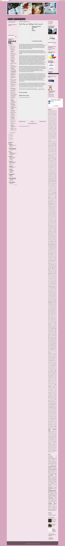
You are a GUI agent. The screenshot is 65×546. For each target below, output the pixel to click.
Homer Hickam (55, 206)
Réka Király (53, 383)
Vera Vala (52, 440)
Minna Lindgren (54, 338)
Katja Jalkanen (55, 263)
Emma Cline (52, 176)
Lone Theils (49, 294)
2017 (10, 45)
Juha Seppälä (51, 240)
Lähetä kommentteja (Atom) (25, 126)
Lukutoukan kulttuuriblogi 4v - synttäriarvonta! (51, 538)
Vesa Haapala (52, 441)
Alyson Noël (54, 118)
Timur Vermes (54, 424)
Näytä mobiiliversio (32, 123)
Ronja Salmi (53, 380)
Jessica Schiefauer (50, 226)
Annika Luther (51, 133)
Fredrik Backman (53, 185)
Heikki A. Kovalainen (51, 198)
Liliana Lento (54, 291)
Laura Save (52, 284)
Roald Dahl (51, 378)
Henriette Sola (54, 203)
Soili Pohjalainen (54, 403)
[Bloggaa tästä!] (40, 88)
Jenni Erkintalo (55, 221)
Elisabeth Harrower (51, 175)
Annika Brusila (50, 132)
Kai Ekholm (50, 251)
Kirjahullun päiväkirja (12, 178)
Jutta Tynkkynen (54, 249)
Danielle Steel (52, 164)
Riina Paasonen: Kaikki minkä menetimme (12, 117)
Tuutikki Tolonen (51, 435)
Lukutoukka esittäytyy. (19, 19)
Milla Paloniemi (54, 337)
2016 (10, 134)
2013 (10, 138)
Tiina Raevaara (50, 423)
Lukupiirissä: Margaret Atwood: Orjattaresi (13, 126)
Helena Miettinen (50, 200)
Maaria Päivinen (50, 295)
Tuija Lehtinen (52, 429)
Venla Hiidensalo (51, 439)
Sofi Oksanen (49, 403)
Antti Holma (50, 137)
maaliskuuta (12, 46)
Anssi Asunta (52, 134)
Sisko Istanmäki (54, 402)
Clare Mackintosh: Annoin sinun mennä (13, 98)
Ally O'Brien (49, 118)
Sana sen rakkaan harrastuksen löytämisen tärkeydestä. (52, 535)
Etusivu (10, 19)
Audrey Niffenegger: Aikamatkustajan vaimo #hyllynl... (13, 71)
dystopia (49, 471)
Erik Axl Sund (51, 181)
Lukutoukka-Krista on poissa (54, 525)
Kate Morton (51, 260)
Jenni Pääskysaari (51, 222)
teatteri (49, 505)
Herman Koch (55, 204)
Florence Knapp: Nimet (12, 149)
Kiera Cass (53, 271)
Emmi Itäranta (51, 178)
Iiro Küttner (49, 208)
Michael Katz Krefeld (51, 327)
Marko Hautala (51, 313)
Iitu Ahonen (54, 208)
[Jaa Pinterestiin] (42, 88)
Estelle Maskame (54, 183)
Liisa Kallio (50, 291)
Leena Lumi (11, 161)
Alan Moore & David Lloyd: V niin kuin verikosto (12, 158)
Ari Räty (53, 142)
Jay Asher (53, 218)
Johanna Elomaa (51, 229)
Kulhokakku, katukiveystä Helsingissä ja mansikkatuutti (12, 153)
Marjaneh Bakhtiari (53, 309)
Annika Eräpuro (55, 132)
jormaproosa (50, 480)
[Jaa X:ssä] (41, 88)
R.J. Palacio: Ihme (12, 119)
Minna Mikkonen (51, 339)
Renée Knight (49, 374)
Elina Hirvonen (54, 172)
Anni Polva (53, 131)
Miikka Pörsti (51, 329)
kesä (52, 481)
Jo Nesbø (50, 227)
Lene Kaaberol (51, 289)
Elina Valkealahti (54, 174)
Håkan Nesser (54, 207)
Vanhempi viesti (42, 121)
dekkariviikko (53, 470)
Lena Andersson (50, 288)
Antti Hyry (54, 137)
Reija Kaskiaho (53, 373)
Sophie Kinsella (51, 404)
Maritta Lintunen (53, 306)
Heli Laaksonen (53, 201)
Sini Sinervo (51, 399)
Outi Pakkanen (51, 348)
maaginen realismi (37, 89)
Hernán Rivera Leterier (52, 205)
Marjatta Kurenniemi (51, 310)
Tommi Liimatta (54, 426)
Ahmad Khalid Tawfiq (51, 111)
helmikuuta (12, 47)
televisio (54, 505)
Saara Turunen (54, 384)
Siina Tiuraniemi (54, 397)
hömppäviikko (55, 479)
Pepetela (55, 360)
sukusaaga (54, 502)
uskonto (54, 508)
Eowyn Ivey (49, 180)
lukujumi (55, 492)
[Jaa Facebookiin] (42, 88)
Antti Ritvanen (54, 138)
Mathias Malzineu (53, 318)
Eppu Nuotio (54, 180)
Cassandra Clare (50, 154)
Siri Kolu (50, 401)
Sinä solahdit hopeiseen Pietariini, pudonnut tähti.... (12, 163)
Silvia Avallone (55, 398)
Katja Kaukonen (51, 264)
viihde (52, 509)
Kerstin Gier (50, 270)
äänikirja (54, 510)
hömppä (49, 479)
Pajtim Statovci (53, 349)
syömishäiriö (50, 504)
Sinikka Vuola (53, 400)
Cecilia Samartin (53, 157)
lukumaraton (52, 493)
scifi (52, 501)
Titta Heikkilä (50, 425)
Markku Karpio (54, 311)
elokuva (49, 472)
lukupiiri (49, 494)
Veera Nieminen (54, 436)
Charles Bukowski (50, 158)
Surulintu (52, 101)
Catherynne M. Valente (51, 156)
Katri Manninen (54, 266)
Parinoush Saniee (50, 350)
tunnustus (49, 508)
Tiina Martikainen (50, 421)
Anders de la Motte (53, 120)
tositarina (54, 506)
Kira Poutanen (50, 273)
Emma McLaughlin (54, 177)
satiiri (56, 500)
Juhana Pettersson (54, 241)
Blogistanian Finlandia (51, 460)
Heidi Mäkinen (55, 197)
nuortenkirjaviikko (51, 498)
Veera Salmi (51, 437)
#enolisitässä (49, 455)
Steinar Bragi (55, 406)
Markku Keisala (50, 312)
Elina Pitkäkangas (50, 173)
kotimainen (29, 89)
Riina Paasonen (55, 376)
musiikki (49, 496)
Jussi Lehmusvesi (55, 247)
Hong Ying (50, 207)
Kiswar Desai (52, 274)
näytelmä (49, 499)
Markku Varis (55, 312)
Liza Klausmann (54, 293)
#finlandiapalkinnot (50, 456)
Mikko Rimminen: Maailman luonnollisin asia (13, 68)
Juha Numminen (55, 239)
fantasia (49, 476)
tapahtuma (54, 504)
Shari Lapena (54, 396)
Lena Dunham (55, 288)
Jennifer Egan (53, 223)
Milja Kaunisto (50, 336)
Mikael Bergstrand (54, 330)
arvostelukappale (52, 466)
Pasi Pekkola (55, 353)
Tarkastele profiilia (51, 96)
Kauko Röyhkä (53, 268)
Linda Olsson (50, 292)
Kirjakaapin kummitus (12, 148)
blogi (56, 467)
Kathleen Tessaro (50, 262)
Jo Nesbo (55, 226)
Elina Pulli (54, 173)
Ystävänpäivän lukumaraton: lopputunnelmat (13, 104)
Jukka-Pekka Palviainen (51, 244)
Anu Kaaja (49, 142)
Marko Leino (53, 314)
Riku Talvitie (55, 377)
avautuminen (52, 467)
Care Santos (51, 152)
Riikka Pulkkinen (50, 375)
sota (55, 501)
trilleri (54, 507)
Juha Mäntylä (49, 239)
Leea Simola (53, 285)
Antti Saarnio (50, 139)
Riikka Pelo (54, 374)
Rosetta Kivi (53, 382)
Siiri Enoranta (50, 398)
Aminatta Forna (50, 119)
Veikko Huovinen (54, 438)
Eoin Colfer (54, 179)
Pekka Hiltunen (50, 360)
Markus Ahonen (50, 315)
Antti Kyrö (49, 138)
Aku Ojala (53, 113)
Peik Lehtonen (53, 359)
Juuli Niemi (49, 250)
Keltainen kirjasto (51, 269)
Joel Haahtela (50, 228)
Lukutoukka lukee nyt (56, 99)
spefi (41, 89)
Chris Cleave (55, 160)
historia (49, 477)
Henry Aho (50, 204)
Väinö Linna (54, 446)
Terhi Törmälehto (50, 419)
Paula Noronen (53, 356)
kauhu (49, 481)
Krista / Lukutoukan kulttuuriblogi (52, 91)
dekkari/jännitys (53, 469)
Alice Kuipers (50, 116)
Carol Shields (53, 153)
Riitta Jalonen (50, 377)
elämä (54, 472)
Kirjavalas (10, 144)
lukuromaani (55, 494)
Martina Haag (50, 317)
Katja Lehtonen (52, 265)
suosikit (43, 89)
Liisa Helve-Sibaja (54, 290)
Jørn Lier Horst (54, 250)
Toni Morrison (51, 427)
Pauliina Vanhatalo (51, 358)
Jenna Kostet (50, 221)
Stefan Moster (53, 405)
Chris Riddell (51, 161)
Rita (10, 151)
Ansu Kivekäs (52, 135)
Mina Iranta (49, 338)
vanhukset (49, 509)
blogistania (50, 468)
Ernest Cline (52, 182)
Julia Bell (49, 245)
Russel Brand (49, 383)
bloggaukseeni (24, 46)
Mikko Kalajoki (51, 333)
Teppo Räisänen (51, 417)
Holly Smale (50, 206)
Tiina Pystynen (53, 422)
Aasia (49, 459)
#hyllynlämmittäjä (50, 457)
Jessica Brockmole (53, 225)
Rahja (10, 175)
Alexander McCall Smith (52, 115)
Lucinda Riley (54, 294)
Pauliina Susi (55, 357)
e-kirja (54, 471)
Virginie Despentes (54, 444)
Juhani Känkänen (51, 242)
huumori (53, 478)
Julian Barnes (52, 245)
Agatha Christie (50, 110)
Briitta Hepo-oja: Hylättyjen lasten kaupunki (13, 74)
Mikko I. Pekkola (54, 332)
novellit (54, 496)
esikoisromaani (50, 475)
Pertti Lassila (51, 361)
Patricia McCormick (51, 354)
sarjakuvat (52, 500)
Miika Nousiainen (54, 328)
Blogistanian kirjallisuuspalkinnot (52, 461)
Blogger (38, 543)
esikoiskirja (52, 474)
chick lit (55, 468)
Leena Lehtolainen (51, 286)
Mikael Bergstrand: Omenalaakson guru (13, 77)
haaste (54, 476)
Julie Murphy (52, 246)
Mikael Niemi (51, 331)
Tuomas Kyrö (51, 431)
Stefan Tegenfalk (50, 406)
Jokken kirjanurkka (12, 182)
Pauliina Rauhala (50, 357)
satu (49, 501)
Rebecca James (52, 372)
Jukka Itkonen (53, 243)
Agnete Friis (54, 110)
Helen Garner (53, 199)
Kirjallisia (10, 166)
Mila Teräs (53, 335)
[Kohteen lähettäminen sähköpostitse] (39, 88)
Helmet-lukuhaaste (50, 202)
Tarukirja (10, 169)
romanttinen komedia (51, 515)
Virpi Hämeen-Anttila (51, 445)
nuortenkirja (50, 497)
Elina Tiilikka (49, 174)
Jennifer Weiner (50, 224)
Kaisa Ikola (53, 252)
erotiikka (55, 473)
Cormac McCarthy (50, 163)
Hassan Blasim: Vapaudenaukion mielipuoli (11, 171)
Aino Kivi (53, 112)
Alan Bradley (54, 114)
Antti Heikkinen (53, 136)
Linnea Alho (54, 292)
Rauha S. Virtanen (54, 371)
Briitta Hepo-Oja (25, 89)
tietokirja (49, 506)
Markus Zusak (53, 316)
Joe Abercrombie (54, 227)
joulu (54, 480)
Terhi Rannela (53, 418)
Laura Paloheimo (51, 283)
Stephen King (51, 407)
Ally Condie (54, 117)
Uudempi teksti (22, 121)
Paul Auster (52, 355)
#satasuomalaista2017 (51, 458)
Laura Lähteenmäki (54, 282)
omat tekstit (53, 499)
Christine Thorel (54, 162)
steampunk (49, 502)
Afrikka (53, 459)
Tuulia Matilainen (54, 434)
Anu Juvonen (54, 141)
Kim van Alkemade (53, 272)
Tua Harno (53, 428)
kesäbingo (55, 481)
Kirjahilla (10, 156)
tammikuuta (12, 132)
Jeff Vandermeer (55, 220)
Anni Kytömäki (52, 130)
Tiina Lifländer (53, 420)
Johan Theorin (55, 228)
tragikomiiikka (50, 507)
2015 (10, 135)
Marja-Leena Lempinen (51, 307)
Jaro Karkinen (51, 217)
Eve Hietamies (51, 184)
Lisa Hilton (49, 293)
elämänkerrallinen (50, 473)
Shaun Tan (49, 397)
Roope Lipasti (50, 381)
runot (49, 500)
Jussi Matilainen (51, 248)
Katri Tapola (52, 267)
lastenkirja (33, 89)
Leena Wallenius (53, 287)
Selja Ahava (50, 395)
